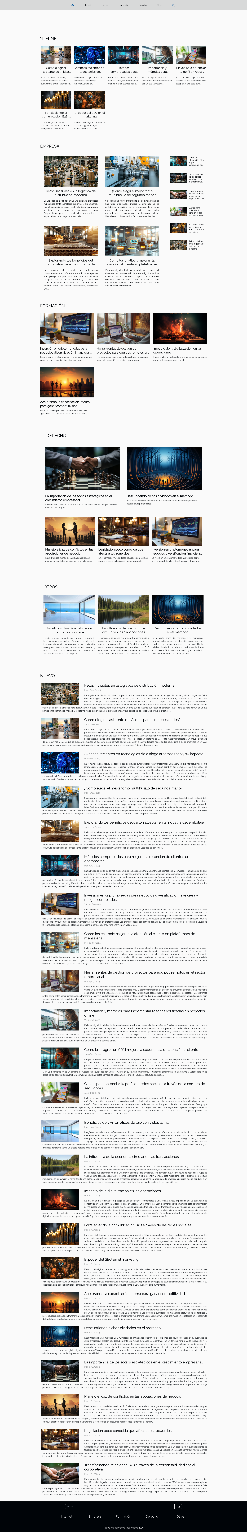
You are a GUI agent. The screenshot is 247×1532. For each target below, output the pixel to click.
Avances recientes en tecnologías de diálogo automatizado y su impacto (143, 754)
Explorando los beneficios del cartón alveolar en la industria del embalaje (71, 264)
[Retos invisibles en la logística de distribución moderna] (71, 171)
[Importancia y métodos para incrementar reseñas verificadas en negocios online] (157, 55)
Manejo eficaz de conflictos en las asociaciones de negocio (69, 551)
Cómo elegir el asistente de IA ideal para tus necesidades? (56, 71)
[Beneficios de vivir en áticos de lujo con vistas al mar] (69, 609)
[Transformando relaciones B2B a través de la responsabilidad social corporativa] (178, 194)
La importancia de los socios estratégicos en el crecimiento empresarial (196, 179)
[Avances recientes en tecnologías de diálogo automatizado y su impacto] (89, 55)
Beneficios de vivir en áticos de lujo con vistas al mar (69, 630)
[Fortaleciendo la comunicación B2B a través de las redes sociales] (56, 100)
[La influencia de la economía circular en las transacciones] (123, 609)
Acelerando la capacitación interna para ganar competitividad (65, 404)
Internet (87, 5)
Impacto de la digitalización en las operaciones (122, 1191)
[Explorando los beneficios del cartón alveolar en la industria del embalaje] (71, 241)
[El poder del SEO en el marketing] (89, 100)
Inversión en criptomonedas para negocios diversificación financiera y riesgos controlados (65, 352)
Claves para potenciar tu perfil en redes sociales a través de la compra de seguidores (196, 214)
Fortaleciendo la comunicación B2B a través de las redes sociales (196, 229)
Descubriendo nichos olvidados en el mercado (160, 496)
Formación (124, 5)
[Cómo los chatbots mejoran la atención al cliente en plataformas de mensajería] (132, 241)
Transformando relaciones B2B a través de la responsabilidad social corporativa (196, 197)
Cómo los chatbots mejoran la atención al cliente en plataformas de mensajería (132, 264)
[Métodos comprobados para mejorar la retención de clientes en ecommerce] (123, 55)
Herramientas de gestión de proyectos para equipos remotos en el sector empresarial (122, 352)
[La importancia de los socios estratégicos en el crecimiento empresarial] (178, 178)
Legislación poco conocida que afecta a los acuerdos (120, 551)
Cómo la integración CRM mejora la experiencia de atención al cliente (196, 163)
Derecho (143, 5)
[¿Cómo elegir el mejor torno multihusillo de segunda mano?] (132, 171)
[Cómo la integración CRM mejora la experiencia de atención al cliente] (178, 161)
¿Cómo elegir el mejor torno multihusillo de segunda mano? (132, 193)
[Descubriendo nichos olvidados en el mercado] (164, 468)
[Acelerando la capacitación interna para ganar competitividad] (67, 382)
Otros (159, 5)
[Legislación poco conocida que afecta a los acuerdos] (123, 531)
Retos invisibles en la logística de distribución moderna (71, 193)
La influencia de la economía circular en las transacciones (123, 630)
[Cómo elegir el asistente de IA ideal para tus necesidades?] (56, 55)
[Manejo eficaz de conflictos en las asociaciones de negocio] (70, 531)
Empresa (105, 5)
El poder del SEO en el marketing (111, 1259)
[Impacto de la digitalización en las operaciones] (180, 328)
